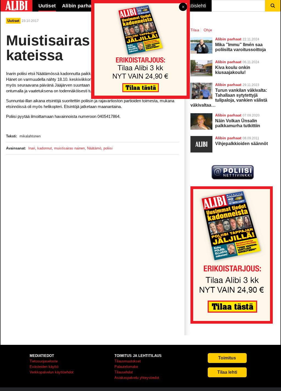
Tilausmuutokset (127, 361)
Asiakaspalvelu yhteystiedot (136, 378)
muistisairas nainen (69, 148)
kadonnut (44, 148)
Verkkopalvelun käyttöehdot (52, 372)
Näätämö (94, 148)
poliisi (108, 148)
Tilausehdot (123, 372)
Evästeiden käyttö (44, 367)
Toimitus (227, 358)
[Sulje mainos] (183, 7)
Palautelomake (126, 367)
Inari (31, 148)
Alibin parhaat (228, 115)
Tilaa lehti (227, 372)
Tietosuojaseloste (44, 361)
